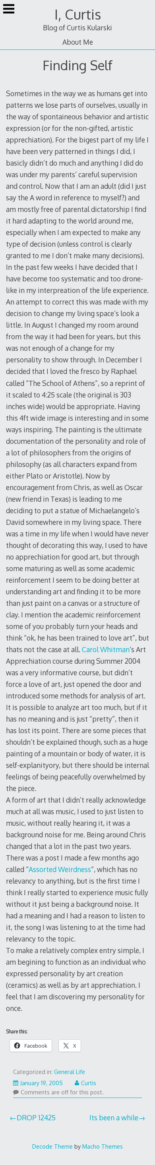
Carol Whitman (106, 649)
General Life (69, 1071)
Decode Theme (52, 1146)
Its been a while (113, 1117)
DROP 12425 (36, 1117)
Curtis (88, 1083)
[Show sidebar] (8, 9)
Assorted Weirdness (60, 869)
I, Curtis (77, 14)
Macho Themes (102, 1146)
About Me (77, 42)
